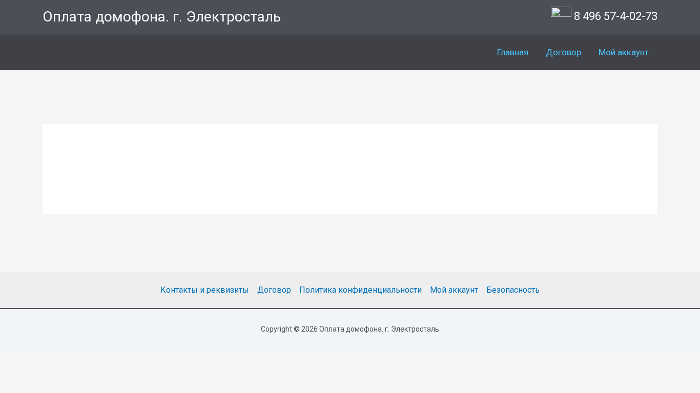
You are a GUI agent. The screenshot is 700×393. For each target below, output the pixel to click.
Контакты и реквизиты (204, 290)
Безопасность (513, 290)
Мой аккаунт (624, 52)
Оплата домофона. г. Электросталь (162, 16)
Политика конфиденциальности (360, 290)
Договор (563, 52)
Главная (512, 52)
